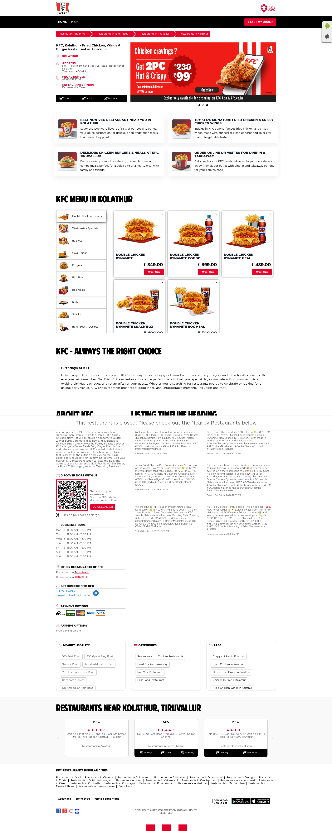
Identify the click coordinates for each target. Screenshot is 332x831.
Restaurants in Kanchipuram (199, 780)
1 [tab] (199, 105)
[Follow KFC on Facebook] (58, 811)
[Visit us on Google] (65, 811)
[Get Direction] (96, 595)
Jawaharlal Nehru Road (99, 664)
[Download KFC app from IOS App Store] (260, 803)
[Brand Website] (77, 811)
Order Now (154, 272)
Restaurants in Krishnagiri (119, 783)
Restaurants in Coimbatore (133, 777)
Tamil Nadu (82, 572)
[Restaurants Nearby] (268, 9)
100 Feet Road (71, 656)
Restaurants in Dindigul (241, 777)
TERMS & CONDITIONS (107, 799)
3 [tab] (207, 105)
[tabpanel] (203, 72)
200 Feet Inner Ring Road (78, 672)
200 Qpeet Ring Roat (99, 656)
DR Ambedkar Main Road (78, 688)
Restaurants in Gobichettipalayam (91, 780)
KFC (96, 721)
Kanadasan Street (73, 680)
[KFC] (63, 14)
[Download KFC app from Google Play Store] (241, 803)
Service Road (70, 664)
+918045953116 (71, 79)
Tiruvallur (81, 577)
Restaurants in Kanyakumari (237, 780)
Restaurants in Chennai (99, 777)
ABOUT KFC (64, 799)
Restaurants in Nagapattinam (96, 786)
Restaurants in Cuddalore (170, 777)
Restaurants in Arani (68, 777)
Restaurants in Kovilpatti (85, 783)
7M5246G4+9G (65, 591)
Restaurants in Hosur (129, 780)
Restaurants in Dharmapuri (206, 777)
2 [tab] (203, 105)
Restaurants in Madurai (192, 783)
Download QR (102, 507)
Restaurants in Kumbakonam (156, 783)
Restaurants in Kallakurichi (162, 780)
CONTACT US (83, 799)
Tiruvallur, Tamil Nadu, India (73, 595)
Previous (59, 738)
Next (273, 738)
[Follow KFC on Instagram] (71, 811)
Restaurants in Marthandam (228, 783)
